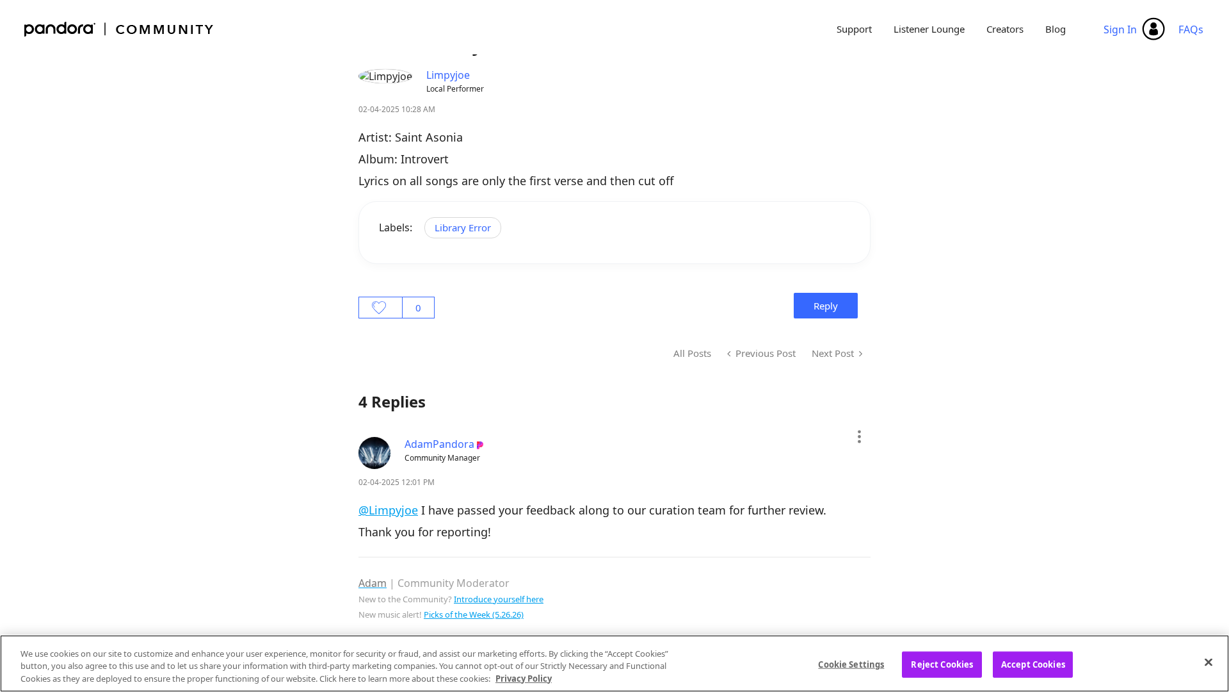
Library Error (463, 227)
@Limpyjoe (388, 510)
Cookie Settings (851, 664)
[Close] (1208, 662)
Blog (1055, 28)
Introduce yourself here (498, 599)
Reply (826, 305)
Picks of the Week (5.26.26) (474, 614)
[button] (859, 436)
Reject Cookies (942, 664)
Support (854, 28)
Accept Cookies (1033, 664)
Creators (1005, 28)
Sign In (1120, 29)
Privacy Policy (523, 678)
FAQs (1190, 29)
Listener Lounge (929, 28)
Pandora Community (119, 29)
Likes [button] (380, 307)
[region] (614, 663)
